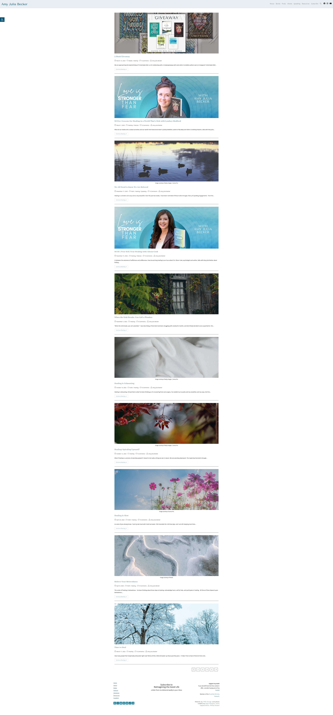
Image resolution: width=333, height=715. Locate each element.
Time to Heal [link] (120, 647)
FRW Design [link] (207, 702)
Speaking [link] (143, 191)
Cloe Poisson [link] (210, 703)
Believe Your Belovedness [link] (126, 582)
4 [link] (207, 669)
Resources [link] (116, 695)
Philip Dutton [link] (214, 705)
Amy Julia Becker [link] (157, 61)
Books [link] (130, 61)
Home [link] (115, 683)
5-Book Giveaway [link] (122, 56)
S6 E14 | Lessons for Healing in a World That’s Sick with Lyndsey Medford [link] (147, 121)
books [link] (217, 690)
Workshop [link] (116, 693)
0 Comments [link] (145, 61)
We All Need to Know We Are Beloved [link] (131, 187)
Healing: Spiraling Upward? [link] (127, 449)
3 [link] (202, 669)
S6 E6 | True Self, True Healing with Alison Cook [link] (136, 251)
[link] (2, 19)
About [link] (115, 685)
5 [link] (211, 669)
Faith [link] (132, 191)
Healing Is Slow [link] (121, 515)
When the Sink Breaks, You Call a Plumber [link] (133, 317)
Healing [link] (136, 61)
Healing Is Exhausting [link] (124, 383)
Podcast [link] (136, 125)
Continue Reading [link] (122, 69)
